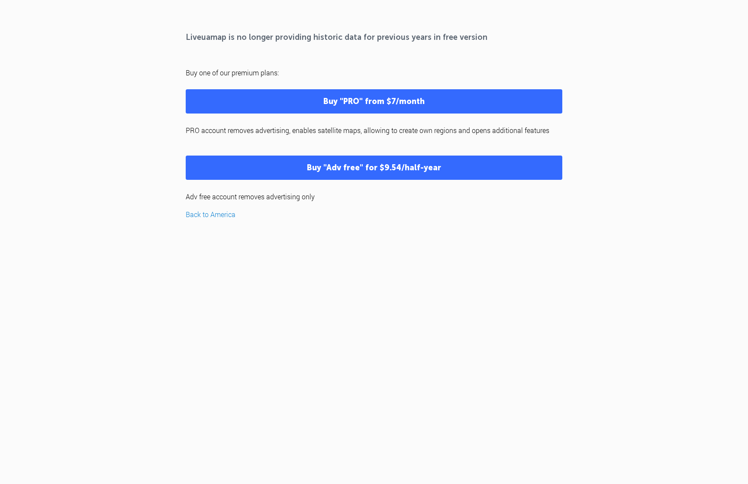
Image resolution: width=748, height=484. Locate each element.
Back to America (210, 214)
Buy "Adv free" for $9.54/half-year (374, 167)
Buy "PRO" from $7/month (374, 101)
